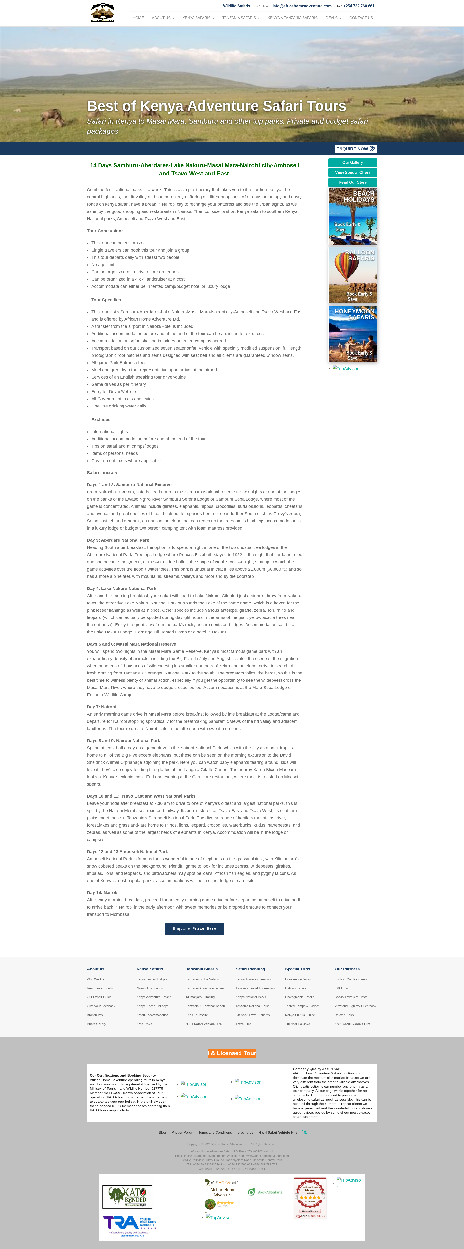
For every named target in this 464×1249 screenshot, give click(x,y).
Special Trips (297, 969)
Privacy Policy (182, 1132)
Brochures (245, 1132)
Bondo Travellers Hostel (351, 997)
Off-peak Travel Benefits (253, 1015)
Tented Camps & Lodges (302, 1006)
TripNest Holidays (297, 1024)
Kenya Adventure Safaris (154, 997)
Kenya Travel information (253, 979)
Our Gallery (352, 163)
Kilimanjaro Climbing (200, 997)
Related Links (344, 1015)
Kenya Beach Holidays (152, 1006)
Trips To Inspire (197, 1015)
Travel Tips (243, 1024)
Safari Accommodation (152, 1015)
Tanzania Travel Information (255, 988)
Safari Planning (250, 969)
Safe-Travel (145, 1024)
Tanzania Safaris (239, 18)
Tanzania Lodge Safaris (202, 979)
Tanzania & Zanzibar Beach (205, 1006)
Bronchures (95, 1015)
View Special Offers (352, 172)
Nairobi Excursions (150, 988)
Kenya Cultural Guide (300, 1015)
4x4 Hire (261, 6)
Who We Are (95, 979)
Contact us (361, 18)
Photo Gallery (96, 1024)
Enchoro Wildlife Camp (351, 979)
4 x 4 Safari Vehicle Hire (204, 1024)
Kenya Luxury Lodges (152, 979)
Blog (162, 1132)
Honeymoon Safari (298, 979)
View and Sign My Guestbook (355, 1006)
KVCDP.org (342, 988)
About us (161, 18)
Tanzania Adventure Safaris (205, 988)
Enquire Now (352, 149)
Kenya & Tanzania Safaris (293, 18)
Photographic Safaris (299, 997)
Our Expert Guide (99, 997)
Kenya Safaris (196, 18)
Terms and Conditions (215, 1132)
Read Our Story (353, 182)
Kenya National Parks (251, 997)
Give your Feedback (101, 1006)
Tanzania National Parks (253, 1006)
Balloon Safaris (295, 988)
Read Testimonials (100, 988)
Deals (332, 18)
